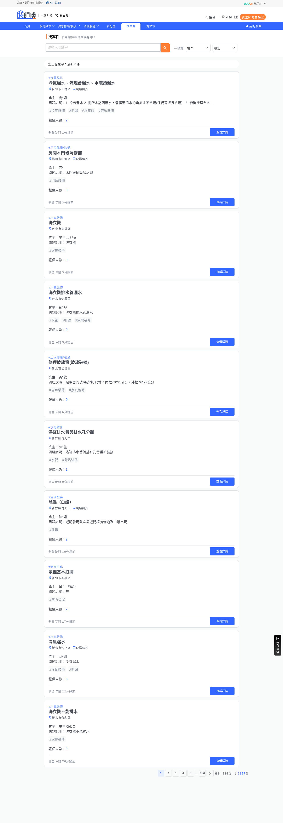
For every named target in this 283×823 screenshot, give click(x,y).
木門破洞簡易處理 (79, 173)
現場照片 (82, 89)
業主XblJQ (67, 726)
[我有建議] (277, 645)
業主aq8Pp (67, 237)
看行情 (111, 26)
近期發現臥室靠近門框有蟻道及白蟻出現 (96, 522)
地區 (190, 48)
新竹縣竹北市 (61, 438)
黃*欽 (63, 377)
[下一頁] (210, 773)
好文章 (150, 26)
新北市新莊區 (61, 578)
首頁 (27, 26)
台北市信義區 (61, 298)
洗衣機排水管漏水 (79, 312)
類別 (217, 48)
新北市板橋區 (61, 368)
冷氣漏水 (72, 661)
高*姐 (63, 98)
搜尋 (212, 17)
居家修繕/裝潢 (67, 26)
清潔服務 (89, 26)
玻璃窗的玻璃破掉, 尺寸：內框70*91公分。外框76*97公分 (110, 382)
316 (202, 773)
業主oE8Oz (67, 587)
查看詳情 (222, 132)
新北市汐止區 (61, 648)
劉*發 (63, 307)
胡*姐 (63, 656)
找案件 (131, 26)
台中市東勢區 (61, 228)
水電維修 (45, 26)
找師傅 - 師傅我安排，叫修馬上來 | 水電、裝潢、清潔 (26, 14)
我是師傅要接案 (253, 17)
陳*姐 (63, 517)
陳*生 (63, 447)
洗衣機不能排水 (78, 731)
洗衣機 (71, 242)
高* (61, 168)
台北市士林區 (61, 89)
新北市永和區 (61, 717)
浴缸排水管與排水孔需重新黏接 (90, 452)
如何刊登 (232, 17)
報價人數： (58, 120)
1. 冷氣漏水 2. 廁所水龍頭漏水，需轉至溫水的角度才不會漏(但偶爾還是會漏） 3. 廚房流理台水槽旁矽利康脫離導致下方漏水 (160, 103)
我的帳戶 (255, 26)
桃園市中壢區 (61, 159)
